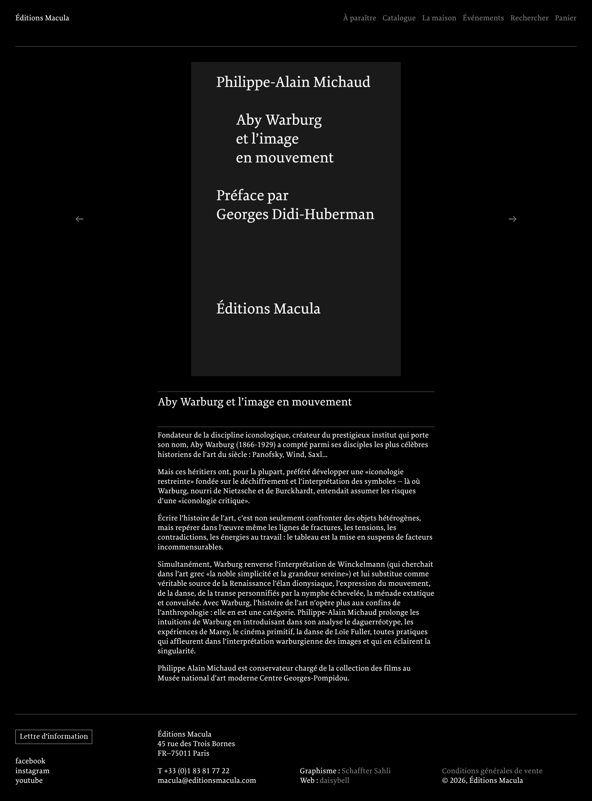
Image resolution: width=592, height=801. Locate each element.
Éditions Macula (42, 18)
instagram (32, 771)
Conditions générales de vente (492, 771)
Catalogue (399, 18)
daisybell (334, 781)
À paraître (359, 18)
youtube (29, 781)
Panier (566, 18)
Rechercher (529, 18)
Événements (483, 18)
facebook (30, 761)
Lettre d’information (54, 737)
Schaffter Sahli (366, 771)
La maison (439, 18)
